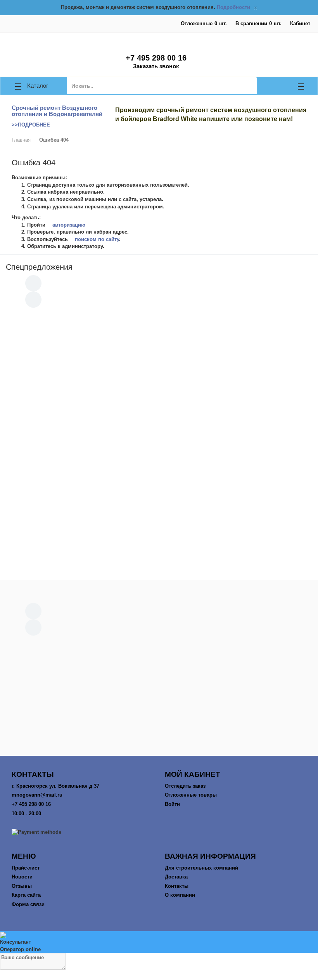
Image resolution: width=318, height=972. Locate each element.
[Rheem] (159, 709)
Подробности (233, 7)
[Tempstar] (159, 694)
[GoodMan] (159, 680)
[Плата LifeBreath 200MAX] (54, 349)
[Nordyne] (159, 716)
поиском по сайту (96, 239)
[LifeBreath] (159, 663)
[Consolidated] (159, 687)
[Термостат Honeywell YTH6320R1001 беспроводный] (194, 467)
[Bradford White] (159, 727)
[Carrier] (159, 647)
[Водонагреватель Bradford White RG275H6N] (194, 349)
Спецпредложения (39, 267)
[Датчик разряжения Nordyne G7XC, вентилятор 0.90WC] (264, 349)
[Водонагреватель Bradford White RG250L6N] (124, 349)
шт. (204, 23)
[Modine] (159, 672)
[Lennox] (159, 701)
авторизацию (68, 225)
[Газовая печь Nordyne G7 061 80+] (264, 467)
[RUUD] (159, 654)
